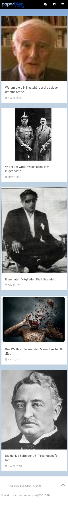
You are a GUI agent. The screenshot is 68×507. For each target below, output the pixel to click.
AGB (47, 495)
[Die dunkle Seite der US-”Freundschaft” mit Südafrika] (34, 410)
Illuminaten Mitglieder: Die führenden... (31, 279)
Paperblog (15, 485)
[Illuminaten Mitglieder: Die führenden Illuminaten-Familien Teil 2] (34, 230)
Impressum (30, 495)
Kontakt (5, 495)
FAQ (40, 495)
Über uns (17, 495)
